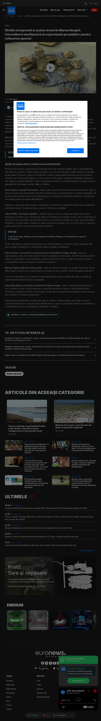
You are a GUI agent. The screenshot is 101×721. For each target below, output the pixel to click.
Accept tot (75, 151)
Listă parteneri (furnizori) (26, 143)
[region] (50, 129)
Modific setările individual (28, 151)
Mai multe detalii (31, 123)
